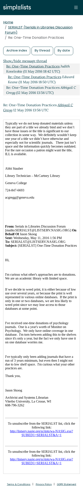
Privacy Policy (44, 484)
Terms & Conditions (18, 484)
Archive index (16, 50)
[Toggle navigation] (76, 7)
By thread (42, 50)
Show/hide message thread (25, 61)
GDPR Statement (66, 484)
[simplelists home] (16, 7)
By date (64, 50)
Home (8, 22)
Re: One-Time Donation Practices (33, 66)
